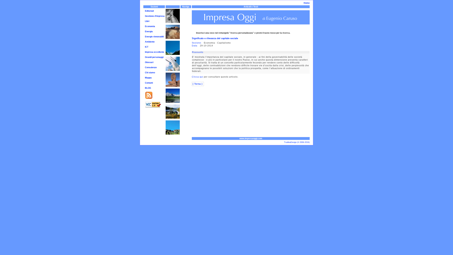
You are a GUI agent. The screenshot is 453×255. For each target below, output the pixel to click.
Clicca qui (197, 77)
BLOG (148, 88)
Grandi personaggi (154, 57)
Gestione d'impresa (155, 16)
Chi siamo (150, 72)
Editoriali (149, 11)
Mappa (148, 77)
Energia (149, 31)
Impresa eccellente (154, 52)
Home (307, 3)
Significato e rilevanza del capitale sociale (215, 38)
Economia (150, 26)
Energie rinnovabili (154, 36)
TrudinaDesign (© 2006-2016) (297, 142)
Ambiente (150, 42)
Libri (147, 21)
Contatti (149, 83)
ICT (146, 47)
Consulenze (151, 67)
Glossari (149, 62)
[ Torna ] (197, 84)
